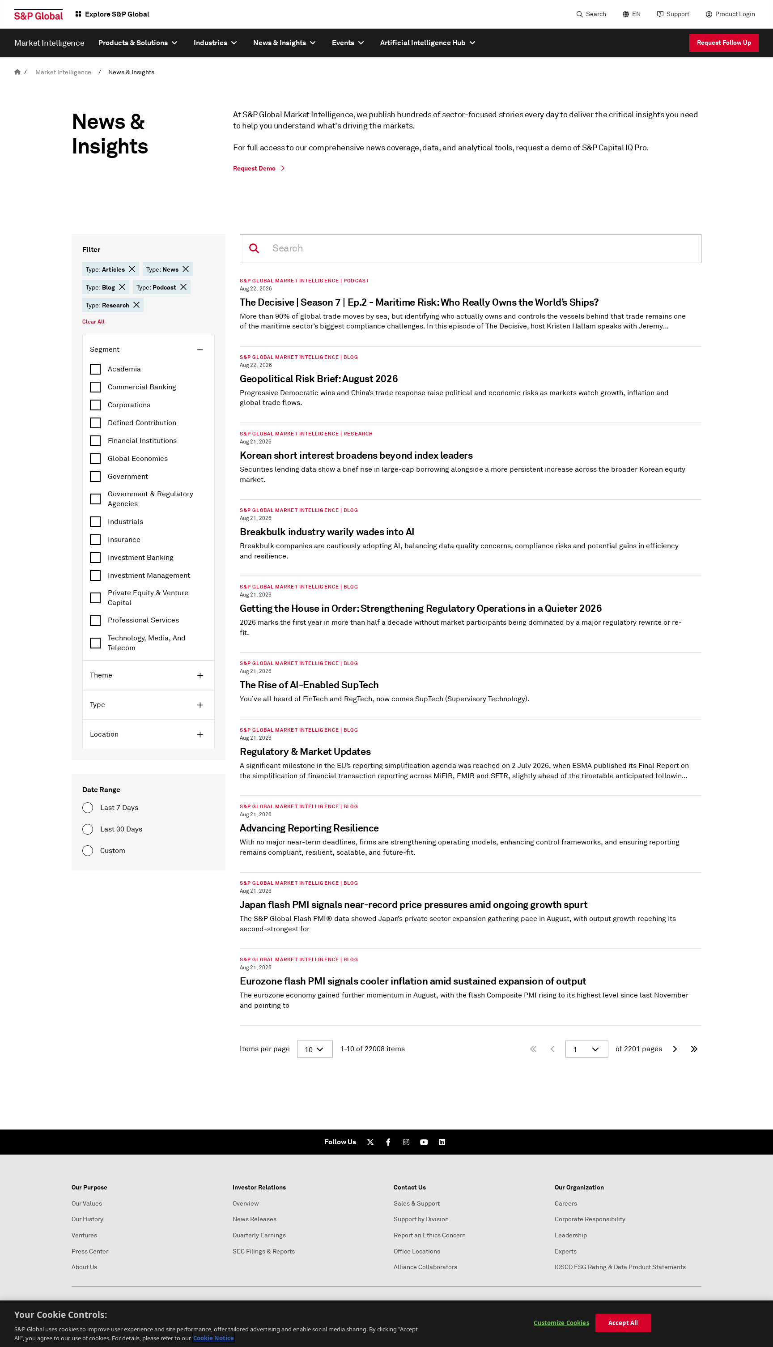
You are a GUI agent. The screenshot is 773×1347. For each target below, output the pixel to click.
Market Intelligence (63, 72)
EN (636, 14)
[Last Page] (694, 1049)
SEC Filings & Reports (264, 1251)
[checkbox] (148, 369)
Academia (124, 369)
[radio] (87, 807)
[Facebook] (388, 1142)
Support (678, 14)
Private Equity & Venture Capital (148, 597)
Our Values (87, 1203)
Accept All (623, 1323)
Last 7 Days (119, 807)
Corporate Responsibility (590, 1219)
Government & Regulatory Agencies (150, 499)
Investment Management (149, 575)
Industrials (125, 521)
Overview (246, 1203)
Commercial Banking (142, 387)
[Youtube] (424, 1142)
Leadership (571, 1235)
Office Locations (417, 1251)
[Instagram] (406, 1142)
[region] (386, 1323)
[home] (17, 72)
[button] (132, 269)
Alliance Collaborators (425, 1267)
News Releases (254, 1219)
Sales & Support (417, 1203)
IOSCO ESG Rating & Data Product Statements (620, 1267)
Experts (566, 1251)
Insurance (124, 539)
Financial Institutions (142, 440)
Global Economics (138, 458)
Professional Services (143, 620)
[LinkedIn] (442, 1142)
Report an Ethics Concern (430, 1235)
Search (596, 14)
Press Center (90, 1251)
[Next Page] (674, 1049)
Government (128, 476)
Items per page (265, 1048)
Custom (112, 850)
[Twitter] (370, 1142)
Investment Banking (141, 557)
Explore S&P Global (117, 14)
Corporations (129, 405)
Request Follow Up (724, 42)
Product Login (735, 14)
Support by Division (421, 1219)
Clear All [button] (93, 321)
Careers (566, 1203)
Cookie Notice (213, 1338)
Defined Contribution (142, 422)
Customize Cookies (561, 1323)
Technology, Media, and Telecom (147, 643)
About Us (84, 1267)
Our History (87, 1219)
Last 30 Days (121, 829)
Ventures (84, 1235)
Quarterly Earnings (259, 1235)
